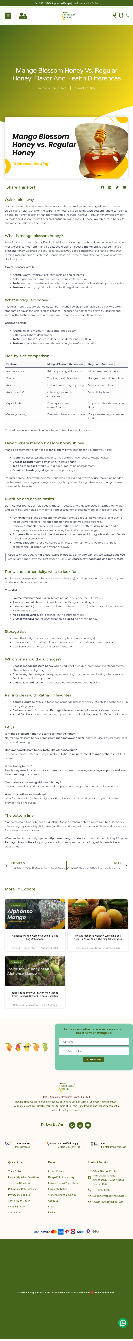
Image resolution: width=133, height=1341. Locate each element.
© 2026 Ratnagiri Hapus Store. (34, 1292)
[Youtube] (88, 1125)
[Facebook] (72, 1125)
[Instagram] (80, 1125)
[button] (102, 187)
